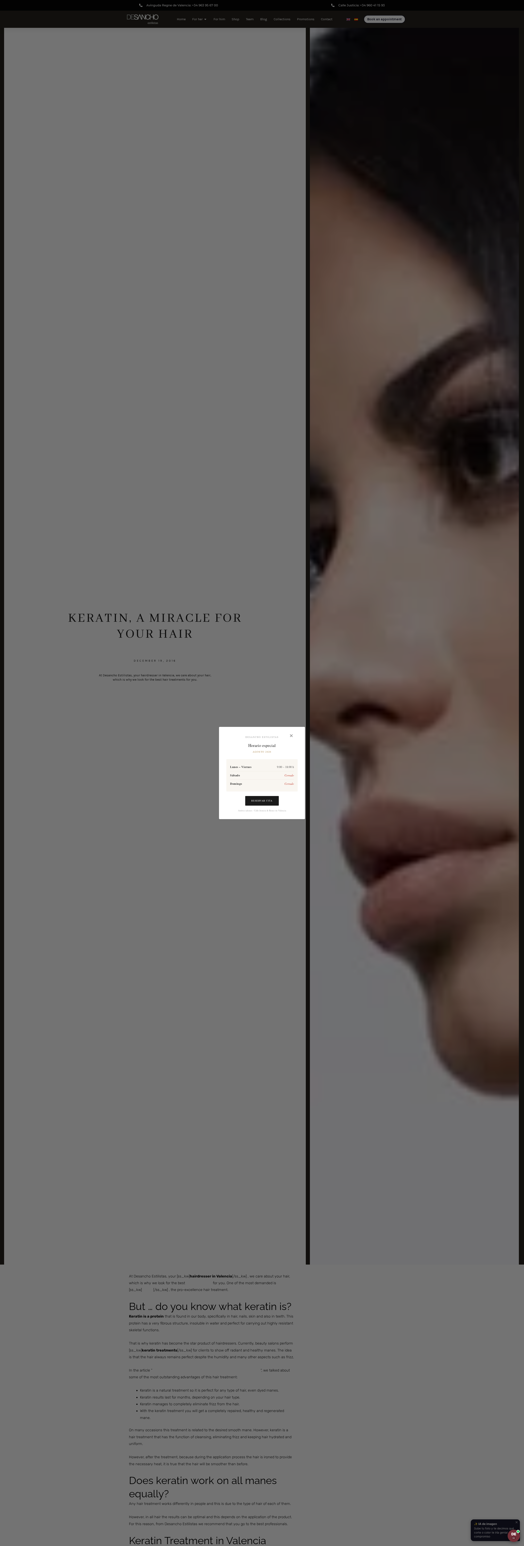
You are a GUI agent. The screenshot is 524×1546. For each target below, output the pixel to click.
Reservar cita (261, 800)
